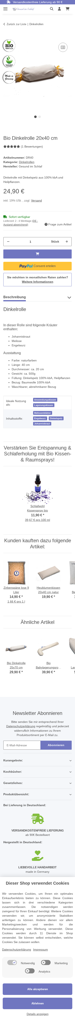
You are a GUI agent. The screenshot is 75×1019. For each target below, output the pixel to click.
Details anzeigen (38, 1014)
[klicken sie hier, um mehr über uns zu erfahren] (38, 856)
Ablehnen (37, 1003)
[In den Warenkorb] (6, 37)
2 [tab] (39, 117)
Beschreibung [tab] (14, 297)
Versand (36, 200)
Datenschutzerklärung (20, 726)
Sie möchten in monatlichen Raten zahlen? (37, 279)
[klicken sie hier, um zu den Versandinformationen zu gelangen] (37, 819)
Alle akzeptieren (37, 989)
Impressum (40, 949)
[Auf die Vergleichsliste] (63, 47)
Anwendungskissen (45, 399)
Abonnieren (56, 745)
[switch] (12, 962)
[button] (53, 9)
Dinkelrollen (26, 162)
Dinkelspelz (56, 418)
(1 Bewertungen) (32, 146)
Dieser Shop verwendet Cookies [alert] (37, 883)
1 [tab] (35, 117)
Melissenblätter (42, 413)
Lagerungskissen (43, 405)
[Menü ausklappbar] (5, 7)
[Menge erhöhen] (66, 241)
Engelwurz (40, 418)
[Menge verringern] (8, 241)
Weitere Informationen (37, 281)
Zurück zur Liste (16, 24)
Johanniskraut (42, 423)
